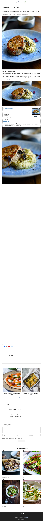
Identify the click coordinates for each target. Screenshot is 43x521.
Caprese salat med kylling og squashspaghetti (10, 504)
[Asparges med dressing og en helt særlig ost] (32, 492)
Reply (40, 413)
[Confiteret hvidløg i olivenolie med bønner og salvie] (31, 380)
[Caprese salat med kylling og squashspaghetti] (11, 492)
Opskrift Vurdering (7, 424)
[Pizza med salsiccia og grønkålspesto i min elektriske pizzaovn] (12, 380)
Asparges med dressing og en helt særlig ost (31, 504)
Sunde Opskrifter (26, 517)
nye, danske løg (11, 79)
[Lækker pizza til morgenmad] (11, 463)
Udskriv (36, 116)
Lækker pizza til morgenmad (7, 476)
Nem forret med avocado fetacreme (29, 476)
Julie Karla (7, 8)
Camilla (8, 404)
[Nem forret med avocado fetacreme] (32, 463)
